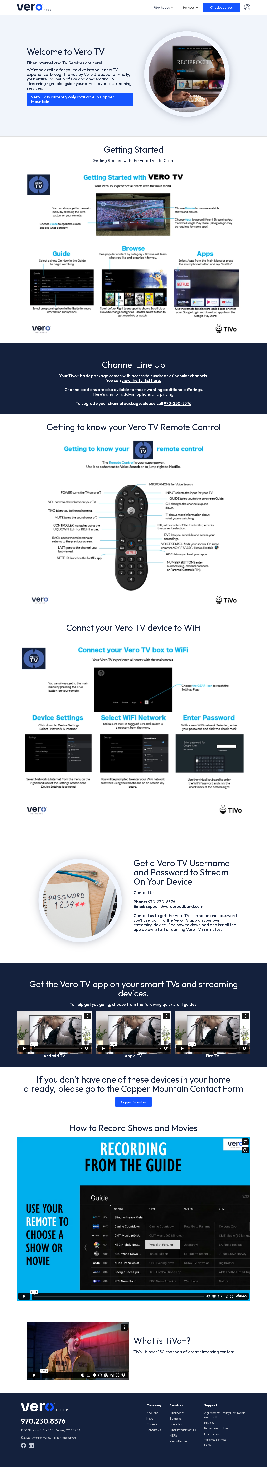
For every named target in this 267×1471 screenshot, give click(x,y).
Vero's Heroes (178, 1441)
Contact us (153, 1430)
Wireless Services (215, 1440)
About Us (152, 1413)
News (149, 1418)
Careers (151, 1424)
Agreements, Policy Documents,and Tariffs (225, 1415)
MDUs (173, 1435)
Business (175, 1418)
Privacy (209, 1423)
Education (176, 1424)
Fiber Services (213, 1434)
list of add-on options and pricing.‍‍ (141, 394)
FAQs (207, 1445)
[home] (35, 7)
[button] (163, 7)
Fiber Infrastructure (183, 1430)
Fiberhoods (162, 7)
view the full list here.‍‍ (141, 380)
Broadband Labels (216, 1428)
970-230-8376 (177, 403)
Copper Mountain (133, 1102)
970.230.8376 (43, 1421)
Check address (221, 7)
